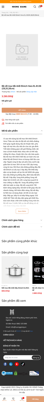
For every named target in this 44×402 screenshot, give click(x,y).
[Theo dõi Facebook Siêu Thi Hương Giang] (5, 364)
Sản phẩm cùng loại (15, 252)
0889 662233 (21, 114)
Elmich (13, 92)
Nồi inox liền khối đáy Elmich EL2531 (15, 288)
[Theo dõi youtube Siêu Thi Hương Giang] (17, 364)
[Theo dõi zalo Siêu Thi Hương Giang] (11, 364)
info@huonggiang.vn (18, 327)
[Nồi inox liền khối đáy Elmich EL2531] (15, 270)
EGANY (19, 331)
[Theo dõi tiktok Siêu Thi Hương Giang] (23, 364)
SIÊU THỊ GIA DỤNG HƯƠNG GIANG (20, 1)
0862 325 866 (21, 324)
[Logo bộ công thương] (20, 372)
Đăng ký (36, 357)
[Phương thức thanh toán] (16, 380)
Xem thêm (22, 211)
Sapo (31, 331)
